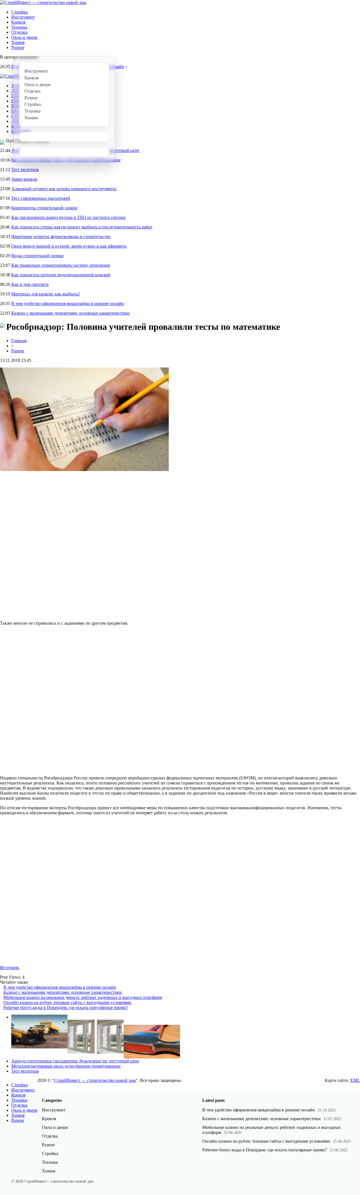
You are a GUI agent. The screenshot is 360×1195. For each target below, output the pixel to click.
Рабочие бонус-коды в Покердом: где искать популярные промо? (65, 1007)
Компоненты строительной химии (44, 207)
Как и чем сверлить (30, 284)
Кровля (18, 22)
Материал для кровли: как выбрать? (45, 294)
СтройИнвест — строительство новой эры (95, 1080)
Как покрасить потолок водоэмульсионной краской (60, 274)
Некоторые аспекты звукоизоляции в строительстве (61, 236)
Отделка (19, 32)
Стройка (19, 12)
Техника (19, 27)
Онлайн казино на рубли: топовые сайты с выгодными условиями (67, 1002)
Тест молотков (25, 169)
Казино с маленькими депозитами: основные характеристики (70, 313)
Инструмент (23, 17)
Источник (9, 967)
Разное (17, 47)
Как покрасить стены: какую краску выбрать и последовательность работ (81, 227)
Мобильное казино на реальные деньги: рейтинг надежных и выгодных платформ (82, 997)
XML (355, 1080)
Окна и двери (24, 37)
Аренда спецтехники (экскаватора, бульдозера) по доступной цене (75, 1061)
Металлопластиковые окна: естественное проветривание (66, 1066)
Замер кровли (24, 179)
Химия (17, 42)
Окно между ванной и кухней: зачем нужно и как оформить (69, 246)
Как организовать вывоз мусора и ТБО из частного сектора (68, 217)
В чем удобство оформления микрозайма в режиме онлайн (67, 303)
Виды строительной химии (37, 255)
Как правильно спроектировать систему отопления (60, 265)
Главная (18, 340)
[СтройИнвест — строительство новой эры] (43, 2)
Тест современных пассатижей (40, 198)
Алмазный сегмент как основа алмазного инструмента (63, 188)
